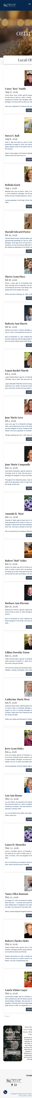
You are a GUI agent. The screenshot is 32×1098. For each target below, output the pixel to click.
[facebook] (12, 1085)
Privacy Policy (23, 1095)
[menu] (29, 4)
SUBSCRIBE (12, 1052)
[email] (15, 1085)
